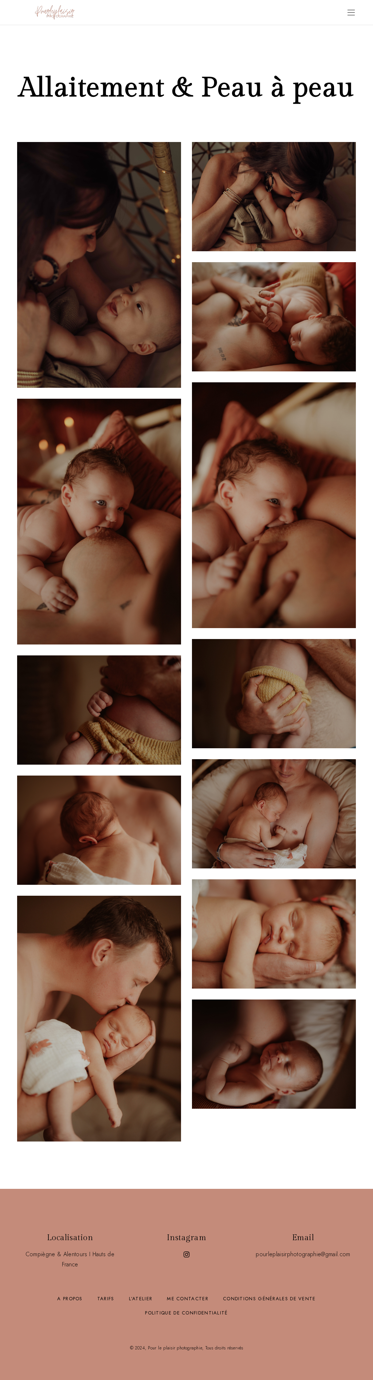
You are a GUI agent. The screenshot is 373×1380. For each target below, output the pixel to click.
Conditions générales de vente (269, 1298)
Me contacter (187, 1298)
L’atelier (141, 1298)
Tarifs (105, 1298)
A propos (69, 1298)
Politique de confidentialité (186, 1312)
